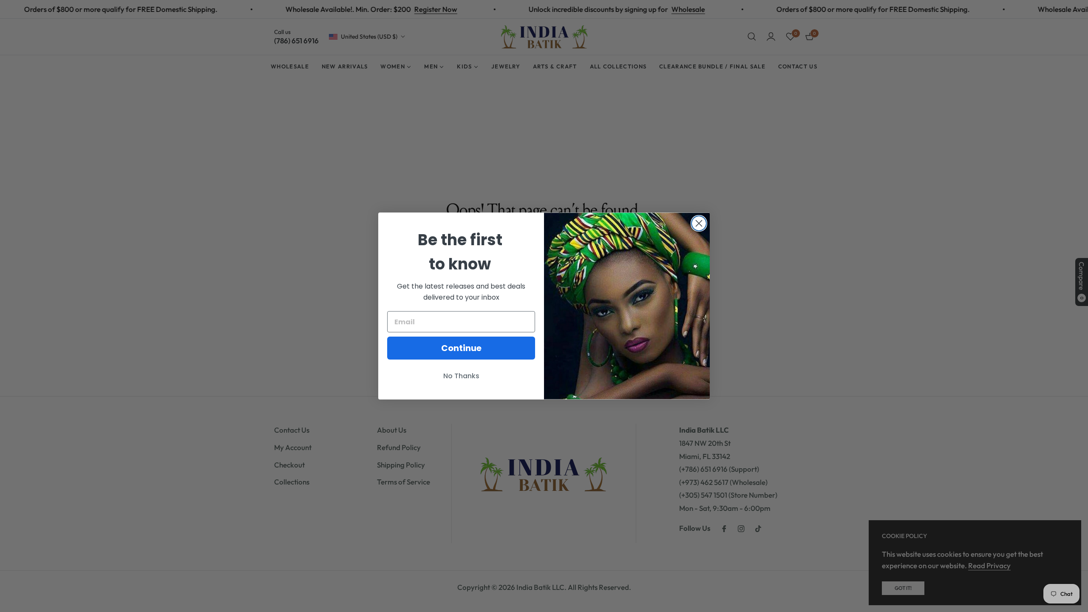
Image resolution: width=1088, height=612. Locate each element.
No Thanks (461, 376)
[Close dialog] (698, 223)
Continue (461, 348)
